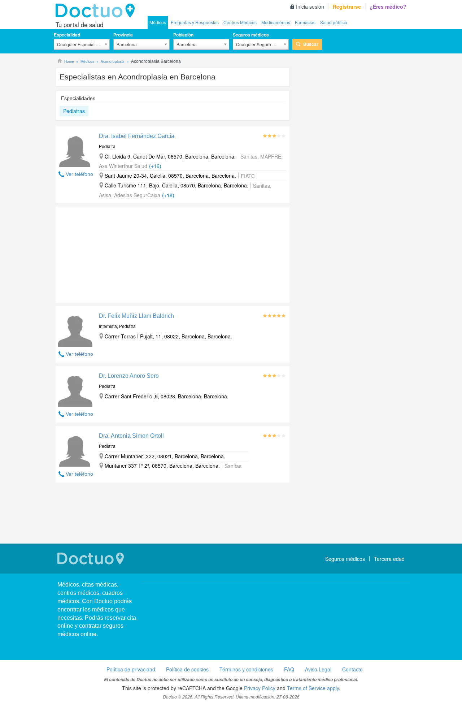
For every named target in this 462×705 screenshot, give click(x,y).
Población (183, 35)
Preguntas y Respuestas (195, 22)
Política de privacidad (130, 669)
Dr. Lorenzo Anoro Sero (129, 376)
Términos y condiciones (246, 669)
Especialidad (67, 35)
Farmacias (305, 22)
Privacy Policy (259, 688)
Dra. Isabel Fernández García (136, 136)
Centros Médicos (240, 22)
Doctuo (97, 11)
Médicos (157, 22)
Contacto (352, 669)
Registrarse (347, 6)
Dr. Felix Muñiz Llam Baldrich (136, 316)
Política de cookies (187, 669)
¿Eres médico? (388, 6)
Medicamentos (275, 22)
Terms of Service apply (313, 688)
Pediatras (74, 110)
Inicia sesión (310, 6)
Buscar (310, 44)
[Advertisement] (111, 253)
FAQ (289, 669)
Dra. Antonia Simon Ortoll (131, 436)
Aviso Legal (318, 669)
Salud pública (333, 22)
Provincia (123, 35)
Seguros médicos (251, 35)
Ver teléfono (79, 174)
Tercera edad (389, 558)
